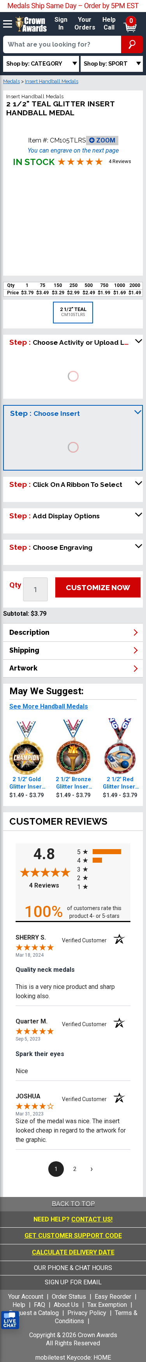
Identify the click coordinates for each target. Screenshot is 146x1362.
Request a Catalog (34, 1313)
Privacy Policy (86, 1313)
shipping (24, 650)
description (29, 632)
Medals (11, 81)
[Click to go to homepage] (31, 23)
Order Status (69, 1296)
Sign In (61, 23)
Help (18, 1304)
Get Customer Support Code (73, 1235)
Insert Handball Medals (51, 81)
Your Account (25, 1296)
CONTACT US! (92, 1219)
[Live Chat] (10, 1320)
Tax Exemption (107, 1304)
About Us (66, 1304)
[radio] (104, 851)
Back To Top (73, 1203)
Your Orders (84, 23)
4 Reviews (51, 885)
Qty (15, 584)
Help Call (109, 23)
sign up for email (73, 1282)
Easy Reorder (113, 1296)
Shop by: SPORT (106, 63)
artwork (23, 668)
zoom (105, 140)
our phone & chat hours (73, 1268)
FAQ (39, 1304)
